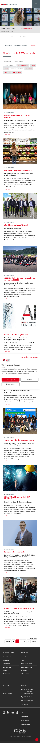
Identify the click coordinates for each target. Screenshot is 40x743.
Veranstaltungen (7, 693)
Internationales (17, 72)
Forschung (7, 72)
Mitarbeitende (6, 674)
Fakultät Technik (18, 61)
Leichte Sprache (25, 724)
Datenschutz (24, 716)
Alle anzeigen (7, 61)
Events (6, 69)
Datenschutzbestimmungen (29, 357)
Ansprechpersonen (26, 657)
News (4, 690)
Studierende (6, 660)
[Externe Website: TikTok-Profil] (17, 712)
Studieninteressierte (8, 657)
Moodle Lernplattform (27, 663)
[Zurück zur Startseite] (20, 731)
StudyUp (23, 660)
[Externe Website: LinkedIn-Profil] (8, 712)
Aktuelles (32, 45)
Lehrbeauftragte (7, 667)
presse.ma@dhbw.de (26, 28)
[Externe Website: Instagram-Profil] (4, 712)
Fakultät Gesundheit (9, 65)
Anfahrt (26, 704)
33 (28, 641)
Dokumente (24, 670)
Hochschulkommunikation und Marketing (16, 45)
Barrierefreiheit (25, 720)
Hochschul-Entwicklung (16, 69)
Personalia (29, 69)
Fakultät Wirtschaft (23, 65)
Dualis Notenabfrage (26, 667)
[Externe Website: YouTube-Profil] (13, 712)
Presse (4, 670)
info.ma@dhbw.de (28, 700)
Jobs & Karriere (25, 674)
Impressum (24, 712)
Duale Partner (6, 663)
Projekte (33, 65)
